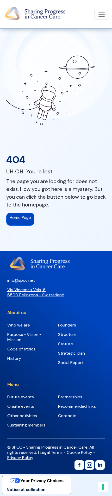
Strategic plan (71, 353)
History (14, 358)
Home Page (20, 217)
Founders (67, 325)
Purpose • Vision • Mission (24, 337)
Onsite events (20, 406)
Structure (67, 334)
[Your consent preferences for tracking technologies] (103, 487)
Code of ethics (21, 349)
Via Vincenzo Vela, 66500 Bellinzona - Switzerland (35, 292)
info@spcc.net (21, 280)
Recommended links (77, 406)
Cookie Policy (79, 452)
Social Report (71, 362)
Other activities (22, 415)
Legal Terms (51, 452)
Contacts (67, 415)
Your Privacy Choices (42, 480)
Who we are (18, 325)
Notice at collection (26, 489)
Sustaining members (26, 425)
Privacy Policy (20, 457)
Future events (20, 397)
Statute (65, 344)
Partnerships (70, 397)
